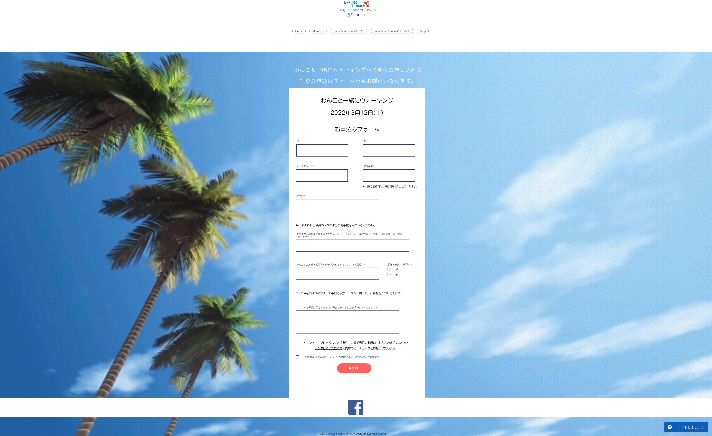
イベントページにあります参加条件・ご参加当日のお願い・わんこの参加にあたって (356, 342)
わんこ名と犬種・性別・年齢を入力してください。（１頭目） (330, 264)
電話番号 (368, 166)
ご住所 (299, 196)
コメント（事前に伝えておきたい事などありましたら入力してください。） (337, 307)
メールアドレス (304, 166)
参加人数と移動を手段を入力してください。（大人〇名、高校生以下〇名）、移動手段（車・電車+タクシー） (349, 235)
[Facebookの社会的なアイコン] (355, 407)
